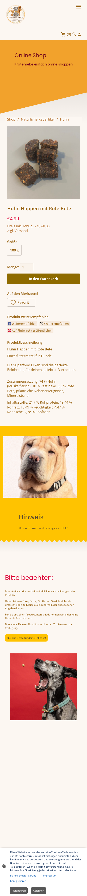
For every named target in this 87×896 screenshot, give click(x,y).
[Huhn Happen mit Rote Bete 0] (43, 162)
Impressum (49, 875)
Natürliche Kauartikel (37, 119)
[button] (21, 302)
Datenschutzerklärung (23, 875)
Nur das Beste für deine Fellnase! (26, 638)
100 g (14, 250)
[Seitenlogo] (16, 14)
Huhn (64, 119)
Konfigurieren (18, 881)
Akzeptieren (19, 890)
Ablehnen (38, 890)
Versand (21, 230)
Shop (11, 119)
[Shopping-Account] (79, 34)
